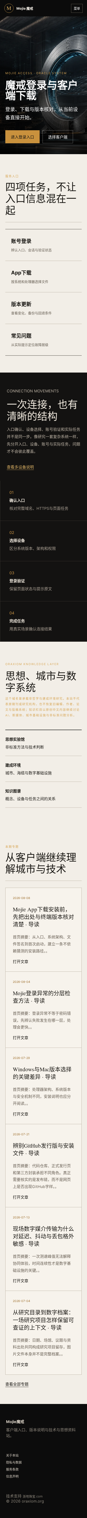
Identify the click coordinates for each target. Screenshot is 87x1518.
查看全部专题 (17, 1384)
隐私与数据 (14, 1462)
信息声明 (12, 1476)
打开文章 (20, 961)
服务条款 (12, 1469)
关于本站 (12, 1455)
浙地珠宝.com (33, 1496)
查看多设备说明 (20, 467)
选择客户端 (57, 137)
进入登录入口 (22, 137)
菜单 (77, 8)
